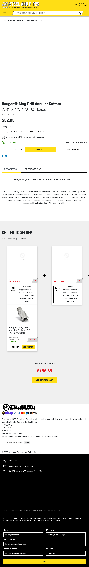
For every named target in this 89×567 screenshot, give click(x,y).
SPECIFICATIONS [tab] (33, 169)
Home (4, 20)
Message (50, 530)
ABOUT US (6, 431)
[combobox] (66, 553)
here (58, 520)
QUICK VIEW (13, 289)
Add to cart (41, 149)
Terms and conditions (51, 510)
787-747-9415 (14, 461)
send (44, 561)
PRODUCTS (7, 425)
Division (49, 549)
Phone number (10, 549)
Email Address (10, 539)
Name (6, 530)
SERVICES (6, 428)
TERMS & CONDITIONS (12, 434)
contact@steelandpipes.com (20, 466)
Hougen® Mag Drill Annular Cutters (25, 20)
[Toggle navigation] (5, 13)
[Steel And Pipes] (20, 5)
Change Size (7, 127)
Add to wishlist (72, 149)
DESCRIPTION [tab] (11, 169)
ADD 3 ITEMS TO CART (44, 380)
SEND (27, 442)
